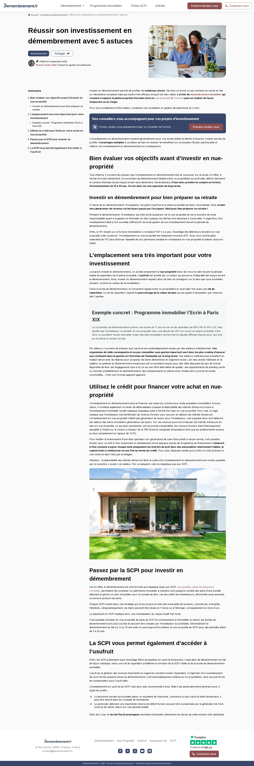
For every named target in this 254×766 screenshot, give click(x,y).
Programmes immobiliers (106, 5)
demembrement (38, 53)
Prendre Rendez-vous (204, 5)
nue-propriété (162, 98)
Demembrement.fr (91, 763)
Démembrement (71, 5)
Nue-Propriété (125, 740)
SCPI (173, 740)
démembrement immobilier (205, 94)
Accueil (34, 15)
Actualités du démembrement (53, 15)
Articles (160, 5)
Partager (60, 53)
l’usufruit (179, 98)
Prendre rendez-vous (206, 127)
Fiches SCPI (139, 5)
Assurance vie (158, 740)
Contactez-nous (239, 5)
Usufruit (142, 740)
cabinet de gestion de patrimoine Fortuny (153, 763)
